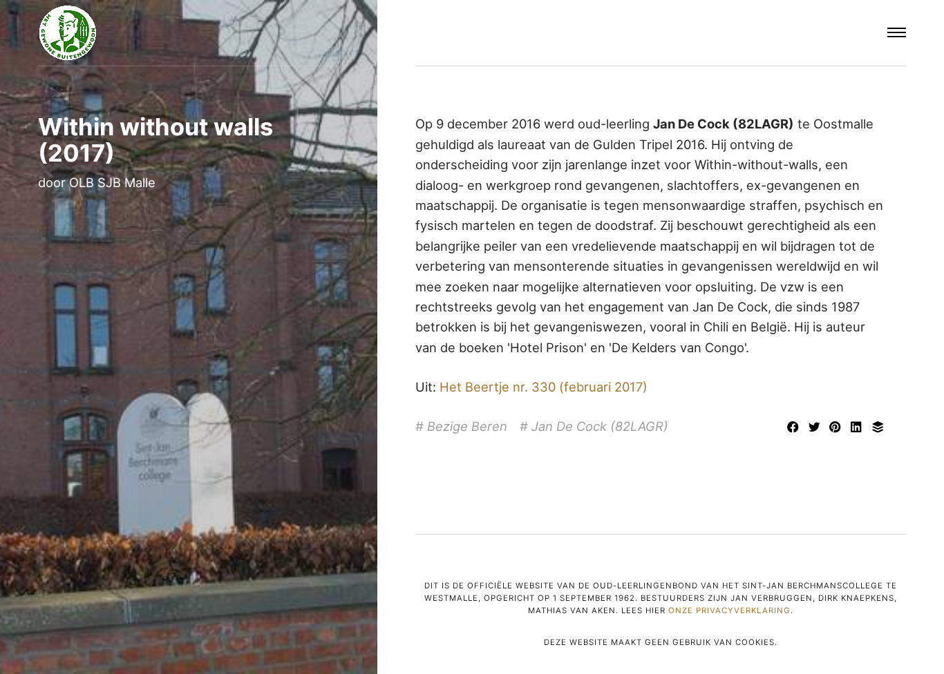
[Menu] (897, 33)
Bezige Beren (467, 426)
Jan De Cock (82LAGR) (599, 426)
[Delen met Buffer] (878, 428)
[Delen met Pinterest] (837, 428)
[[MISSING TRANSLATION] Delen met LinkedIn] (858, 428)
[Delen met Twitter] (816, 428)
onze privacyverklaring (729, 610)
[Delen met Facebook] (794, 428)
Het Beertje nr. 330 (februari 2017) (544, 386)
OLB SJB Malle (112, 182)
